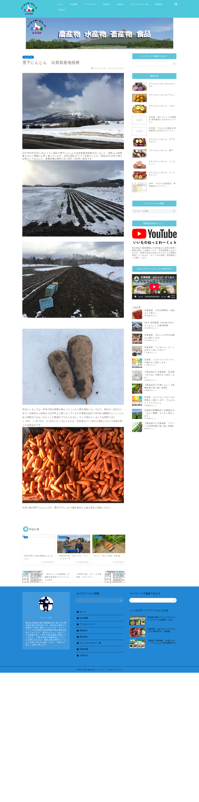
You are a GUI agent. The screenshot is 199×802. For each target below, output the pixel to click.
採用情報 (158, 4)
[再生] (135, 296)
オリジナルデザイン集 (139, 4)
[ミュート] (168, 296)
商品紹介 (120, 4)
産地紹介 (106, 4)
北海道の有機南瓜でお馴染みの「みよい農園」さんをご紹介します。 (159, 413)
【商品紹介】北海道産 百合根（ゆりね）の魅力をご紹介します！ (159, 375)
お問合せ (61, 10)
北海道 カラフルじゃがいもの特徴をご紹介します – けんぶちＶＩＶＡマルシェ (159, 400)
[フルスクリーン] (173, 296)
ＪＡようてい (28, 57)
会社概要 (73, 4)
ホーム (60, 4)
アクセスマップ (90, 4)
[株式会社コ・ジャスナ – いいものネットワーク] (29, 15)
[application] (154, 286)
